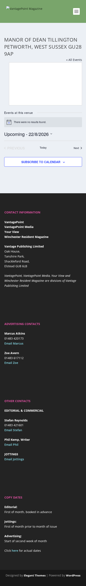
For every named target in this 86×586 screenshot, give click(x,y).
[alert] (43, 122)
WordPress (73, 575)
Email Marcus (13, 343)
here (15, 551)
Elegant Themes (35, 575)
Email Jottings (14, 459)
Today (43, 147)
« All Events (74, 60)
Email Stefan (13, 430)
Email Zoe (11, 363)
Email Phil (11, 445)
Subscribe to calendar (40, 162)
